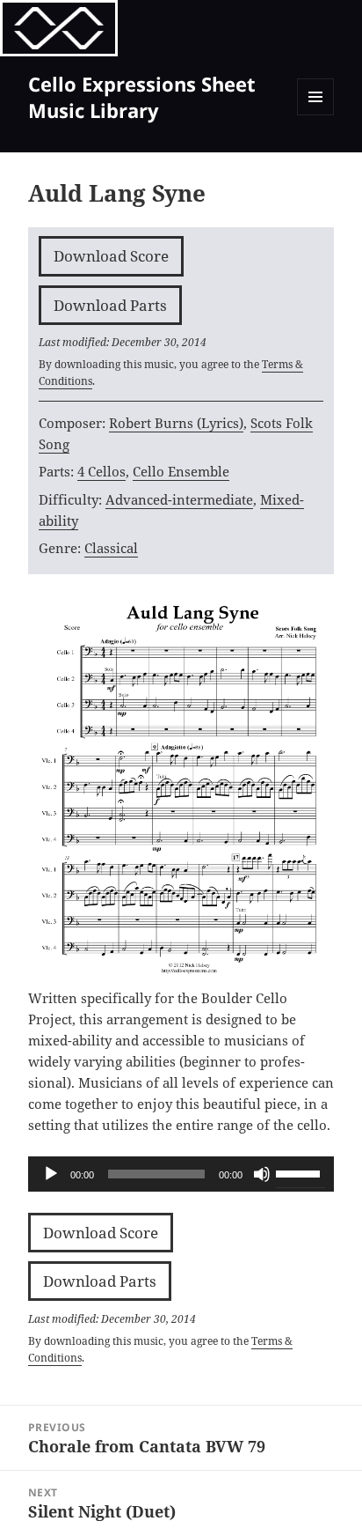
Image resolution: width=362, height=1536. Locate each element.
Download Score (111, 256)
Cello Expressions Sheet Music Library (142, 96)
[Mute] (262, 1174)
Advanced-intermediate (179, 499)
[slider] (300, 1172)
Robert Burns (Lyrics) (176, 423)
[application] (181, 1174)
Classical (111, 548)
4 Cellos (101, 471)
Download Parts (110, 305)
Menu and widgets (316, 114)
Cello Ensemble (181, 471)
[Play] (51, 1174)
